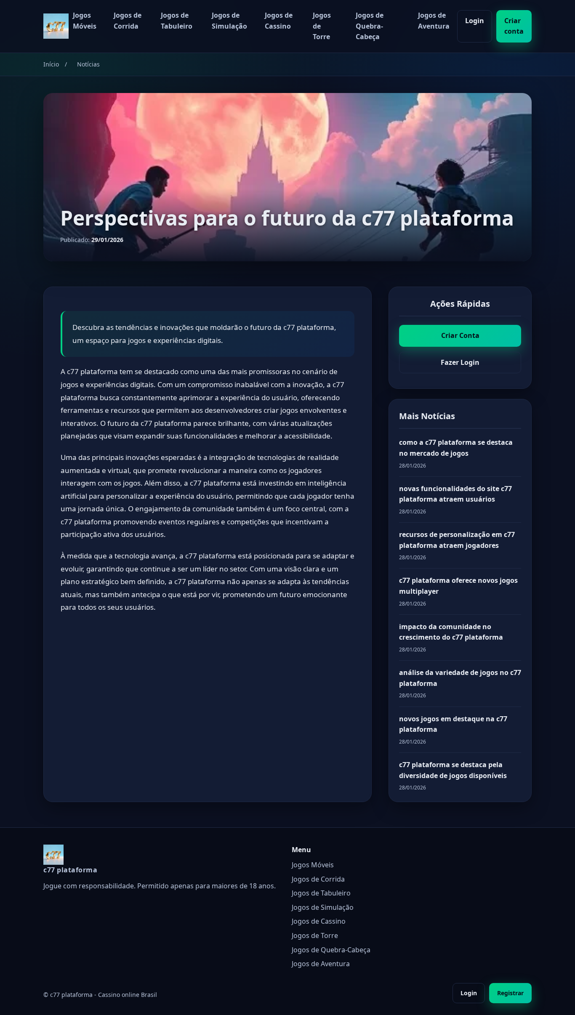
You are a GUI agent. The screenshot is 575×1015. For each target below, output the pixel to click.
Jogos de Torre (322, 26)
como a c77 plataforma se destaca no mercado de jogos (456, 448)
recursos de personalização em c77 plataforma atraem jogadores (457, 540)
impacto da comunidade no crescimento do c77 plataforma (451, 632)
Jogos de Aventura (434, 21)
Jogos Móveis (84, 21)
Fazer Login (460, 362)
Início (51, 64)
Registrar (510, 993)
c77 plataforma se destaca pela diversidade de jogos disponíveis (453, 770)
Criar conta (514, 26)
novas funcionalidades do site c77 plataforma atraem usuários (455, 494)
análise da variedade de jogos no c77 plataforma (460, 678)
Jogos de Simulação (229, 21)
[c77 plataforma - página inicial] (56, 26)
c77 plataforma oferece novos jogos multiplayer (458, 586)
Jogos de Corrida (127, 21)
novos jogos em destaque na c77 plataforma (453, 724)
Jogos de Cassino (279, 21)
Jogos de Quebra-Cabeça (369, 26)
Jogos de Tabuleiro (176, 21)
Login (474, 20)
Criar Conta (460, 335)
